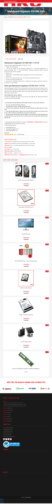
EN (5, 9)
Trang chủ (5, 17)
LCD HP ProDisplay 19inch (26, 341)
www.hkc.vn (20, 152)
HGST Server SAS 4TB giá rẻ (26, 287)
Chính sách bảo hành (7, 432)
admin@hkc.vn (10, 152)
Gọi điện (1, 498)
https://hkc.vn (9, 418)
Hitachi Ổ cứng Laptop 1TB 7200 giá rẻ (26, 180)
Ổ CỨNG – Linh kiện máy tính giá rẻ (26, 314)
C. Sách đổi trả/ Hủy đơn (8, 431)
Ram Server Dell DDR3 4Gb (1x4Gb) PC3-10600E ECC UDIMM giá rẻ (26, 368)
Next (49, 389)
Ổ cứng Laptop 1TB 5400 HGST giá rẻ (26, 207)
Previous (3, 389)
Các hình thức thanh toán (8, 427)
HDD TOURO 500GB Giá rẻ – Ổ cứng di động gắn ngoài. (26, 261)
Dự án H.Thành (6, 14)
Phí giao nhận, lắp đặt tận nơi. (9, 436)
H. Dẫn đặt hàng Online (7, 429)
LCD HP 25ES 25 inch (26, 234)
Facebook (2, 502)
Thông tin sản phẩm (10, 59)
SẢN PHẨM (10, 17)
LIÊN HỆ (13, 14)
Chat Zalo (2, 501)
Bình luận (20, 59)
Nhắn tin (1, 500)
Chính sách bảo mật (7, 434)
